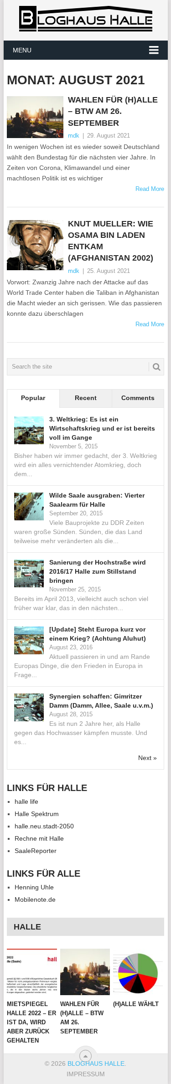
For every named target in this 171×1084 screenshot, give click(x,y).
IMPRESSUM (86, 1074)
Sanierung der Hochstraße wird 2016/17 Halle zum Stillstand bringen (97, 571)
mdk (73, 135)
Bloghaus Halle (95, 1063)
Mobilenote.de (35, 899)
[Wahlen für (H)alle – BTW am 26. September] (35, 117)
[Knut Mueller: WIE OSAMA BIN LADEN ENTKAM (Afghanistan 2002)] (35, 245)
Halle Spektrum (37, 813)
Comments (138, 397)
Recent (86, 397)
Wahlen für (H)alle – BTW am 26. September (113, 111)
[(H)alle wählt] (138, 972)
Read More (149, 188)
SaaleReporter (36, 850)
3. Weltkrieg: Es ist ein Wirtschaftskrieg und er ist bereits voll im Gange (102, 428)
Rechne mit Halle (39, 838)
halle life (26, 801)
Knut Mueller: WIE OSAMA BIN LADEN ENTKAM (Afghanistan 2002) (110, 241)
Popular (33, 397)
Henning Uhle (34, 887)
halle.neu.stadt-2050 (44, 826)
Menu (22, 50)
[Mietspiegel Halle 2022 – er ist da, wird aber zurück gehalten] (32, 972)
